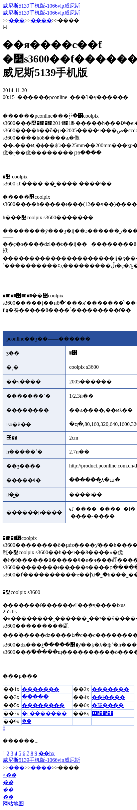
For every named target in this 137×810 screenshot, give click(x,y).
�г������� (44, 713)
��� (17, 20)
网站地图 (13, 803)
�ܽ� (26, 721)
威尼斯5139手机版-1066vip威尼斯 (41, 6)
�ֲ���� (35, 697)
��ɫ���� (108, 697)
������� (40, 689)
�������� (43, 705)
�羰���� (108, 705)
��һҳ (47, 753)
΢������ (102, 713)
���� (41, 20)
